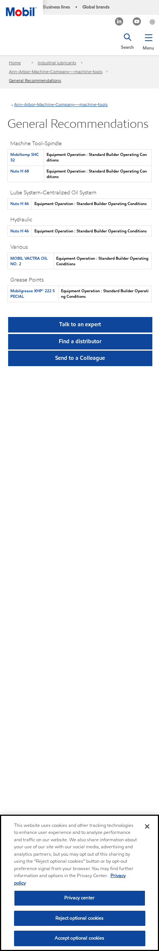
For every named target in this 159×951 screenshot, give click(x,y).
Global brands (95, 7)
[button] (148, 41)
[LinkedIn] (119, 22)
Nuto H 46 (19, 204)
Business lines (56, 7)
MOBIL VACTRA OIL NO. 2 (29, 261)
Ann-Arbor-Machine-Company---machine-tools (55, 71)
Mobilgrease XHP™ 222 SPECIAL (32, 293)
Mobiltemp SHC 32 (24, 157)
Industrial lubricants (57, 62)
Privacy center (79, 897)
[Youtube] (137, 22)
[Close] (147, 826)
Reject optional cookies (79, 918)
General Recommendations (35, 80)
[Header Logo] (21, 8)
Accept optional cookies (80, 938)
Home (15, 62)
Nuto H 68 (19, 171)
